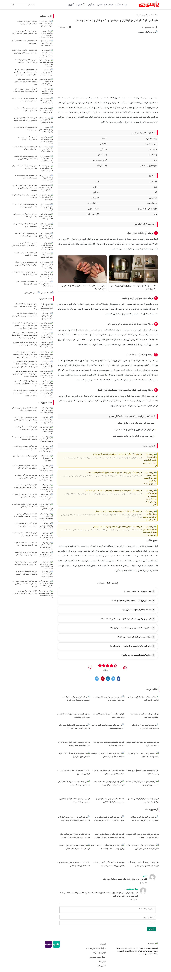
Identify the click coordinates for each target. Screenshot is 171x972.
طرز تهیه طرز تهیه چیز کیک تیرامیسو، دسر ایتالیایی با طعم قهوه (144, 716)
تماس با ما (101, 965)
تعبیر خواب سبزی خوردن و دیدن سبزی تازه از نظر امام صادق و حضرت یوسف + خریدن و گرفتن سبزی (25, 354)
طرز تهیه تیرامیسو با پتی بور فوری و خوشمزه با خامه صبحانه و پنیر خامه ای (108, 772)
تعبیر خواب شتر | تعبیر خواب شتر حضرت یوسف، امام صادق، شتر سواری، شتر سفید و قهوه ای (24, 373)
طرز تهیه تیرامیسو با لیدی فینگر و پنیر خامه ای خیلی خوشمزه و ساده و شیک (74, 744)
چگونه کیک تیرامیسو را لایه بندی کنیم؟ (136, 655)
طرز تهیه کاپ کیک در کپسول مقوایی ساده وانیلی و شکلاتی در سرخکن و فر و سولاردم (109, 836)
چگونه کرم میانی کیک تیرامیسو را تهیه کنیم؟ (134, 637)
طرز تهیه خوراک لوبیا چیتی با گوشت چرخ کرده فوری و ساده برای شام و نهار (25, 420)
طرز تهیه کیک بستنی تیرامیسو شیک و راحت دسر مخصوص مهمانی (109, 744)
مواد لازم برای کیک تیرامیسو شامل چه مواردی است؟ (131, 600)
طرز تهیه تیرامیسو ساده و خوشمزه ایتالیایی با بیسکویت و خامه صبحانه (74, 800)
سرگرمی (90, 4)
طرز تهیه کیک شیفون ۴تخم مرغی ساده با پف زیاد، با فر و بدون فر (118, 526)
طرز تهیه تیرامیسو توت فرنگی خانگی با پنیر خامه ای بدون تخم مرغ (73, 772)
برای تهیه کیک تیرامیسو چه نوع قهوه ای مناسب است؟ (130, 646)
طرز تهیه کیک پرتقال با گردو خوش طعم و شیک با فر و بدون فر (119, 511)
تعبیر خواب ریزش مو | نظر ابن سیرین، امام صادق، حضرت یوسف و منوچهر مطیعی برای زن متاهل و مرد (25, 325)
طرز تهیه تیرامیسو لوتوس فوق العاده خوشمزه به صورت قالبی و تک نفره (73, 716)
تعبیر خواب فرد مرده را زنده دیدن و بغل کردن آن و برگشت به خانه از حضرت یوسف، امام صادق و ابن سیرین (24, 364)
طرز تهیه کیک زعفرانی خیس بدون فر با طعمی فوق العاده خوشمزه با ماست (114, 472)
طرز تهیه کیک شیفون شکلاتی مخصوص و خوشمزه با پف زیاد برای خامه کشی (113, 490)
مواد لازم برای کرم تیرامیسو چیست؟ (137, 591)
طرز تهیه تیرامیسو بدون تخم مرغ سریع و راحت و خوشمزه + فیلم (142, 772)
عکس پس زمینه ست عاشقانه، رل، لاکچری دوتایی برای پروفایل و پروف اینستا (25, 306)
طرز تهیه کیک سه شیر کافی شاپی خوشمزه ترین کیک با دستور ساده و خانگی (73, 864)
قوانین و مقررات (99, 952)
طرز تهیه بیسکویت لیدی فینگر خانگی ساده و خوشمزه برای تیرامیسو (143, 800)
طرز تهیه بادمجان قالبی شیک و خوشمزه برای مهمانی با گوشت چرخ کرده (25, 516)
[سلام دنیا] (48, 947)
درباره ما (102, 961)
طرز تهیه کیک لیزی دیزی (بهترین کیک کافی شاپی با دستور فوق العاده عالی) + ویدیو (75, 836)
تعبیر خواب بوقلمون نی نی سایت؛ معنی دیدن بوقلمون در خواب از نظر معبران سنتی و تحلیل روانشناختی (25, 72)
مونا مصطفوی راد (148, 27)
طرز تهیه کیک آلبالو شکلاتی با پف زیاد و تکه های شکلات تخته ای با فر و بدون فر (25, 583)
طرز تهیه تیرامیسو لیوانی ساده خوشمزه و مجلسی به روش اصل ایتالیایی (110, 800)
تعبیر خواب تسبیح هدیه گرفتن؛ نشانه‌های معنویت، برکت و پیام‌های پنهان (25, 81)
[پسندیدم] (125, 667)
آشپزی (71, 4)
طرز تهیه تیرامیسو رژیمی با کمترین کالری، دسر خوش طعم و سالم (108, 716)
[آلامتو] (56, 947)
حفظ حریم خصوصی (98, 957)
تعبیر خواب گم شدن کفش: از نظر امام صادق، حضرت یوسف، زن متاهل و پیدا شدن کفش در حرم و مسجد (24, 335)
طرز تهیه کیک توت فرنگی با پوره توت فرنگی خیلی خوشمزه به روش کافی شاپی (144, 864)
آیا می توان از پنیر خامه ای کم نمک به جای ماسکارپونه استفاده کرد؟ (125, 618)
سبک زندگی (121, 4)
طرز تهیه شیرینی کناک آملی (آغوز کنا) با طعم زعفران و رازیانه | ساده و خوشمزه (109, 864)
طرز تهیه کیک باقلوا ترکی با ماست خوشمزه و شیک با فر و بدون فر (117, 454)
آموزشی (80, 4)
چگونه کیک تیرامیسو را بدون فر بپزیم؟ (136, 609)
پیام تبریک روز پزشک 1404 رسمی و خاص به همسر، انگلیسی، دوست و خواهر (25, 383)
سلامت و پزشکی (105, 4)
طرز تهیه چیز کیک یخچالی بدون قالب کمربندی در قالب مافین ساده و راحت (142, 836)
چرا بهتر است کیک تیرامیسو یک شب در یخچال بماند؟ (130, 627)
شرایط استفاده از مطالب (96, 948)
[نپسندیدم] (90, 667)
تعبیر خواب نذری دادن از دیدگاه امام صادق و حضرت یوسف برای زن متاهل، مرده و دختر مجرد (24, 393)
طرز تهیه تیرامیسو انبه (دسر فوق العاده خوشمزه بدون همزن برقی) (142, 744)
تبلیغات (103, 944)
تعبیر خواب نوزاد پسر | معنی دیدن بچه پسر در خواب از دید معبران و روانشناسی (24, 187)
